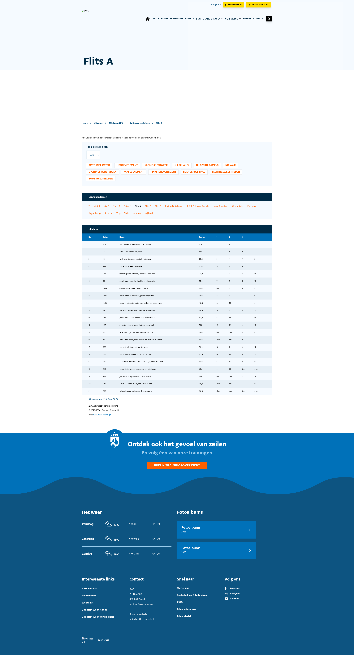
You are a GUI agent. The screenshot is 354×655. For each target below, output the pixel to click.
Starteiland (183, 588)
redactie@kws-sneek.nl (141, 619)
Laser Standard (220, 206)
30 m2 (127, 206)
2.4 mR (116, 206)
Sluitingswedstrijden (140, 123)
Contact (258, 19)
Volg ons (232, 579)
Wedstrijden (160, 19)
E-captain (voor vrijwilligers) (98, 617)
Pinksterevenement (163, 172)
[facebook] (226, 588)
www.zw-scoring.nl (102, 415)
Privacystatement (187, 609)
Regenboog (94, 213)
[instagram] (226, 594)
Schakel (109, 213)
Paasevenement (133, 172)
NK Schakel (182, 165)
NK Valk (230, 165)
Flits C (158, 206)
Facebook (235, 588)
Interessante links (98, 579)
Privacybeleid (184, 616)
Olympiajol (238, 206)
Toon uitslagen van (97, 147)
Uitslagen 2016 (116, 123)
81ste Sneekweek (99, 165)
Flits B (148, 206)
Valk (126, 213)
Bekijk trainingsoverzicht (177, 465)
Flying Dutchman (174, 206)
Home (85, 123)
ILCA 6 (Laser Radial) (198, 206)
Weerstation (89, 596)
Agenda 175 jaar (260, 4)
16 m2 (107, 206)
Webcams (87, 603)
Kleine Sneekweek (156, 165)
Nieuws (247, 19)
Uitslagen (98, 123)
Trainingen (176, 19)
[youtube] (226, 599)
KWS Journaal (89, 589)
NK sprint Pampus (207, 165)
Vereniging (232, 19)
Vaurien (137, 213)
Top (118, 213)
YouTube (234, 599)
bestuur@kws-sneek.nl (141, 604)
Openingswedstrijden (103, 172)
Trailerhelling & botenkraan (192, 595)
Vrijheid (149, 213)
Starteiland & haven (208, 19)
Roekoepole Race (194, 172)
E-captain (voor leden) (94, 610)
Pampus (251, 206)
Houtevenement (127, 165)
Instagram (235, 593)
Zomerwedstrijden (101, 179)
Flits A (159, 123)
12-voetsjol (94, 206)
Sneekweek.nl (235, 4)
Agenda (189, 19)
